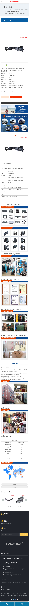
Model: (3, 73)
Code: (2, 77)
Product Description (6, 102)
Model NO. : (4, 79)
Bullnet (17, 595)
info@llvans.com (6, 586)
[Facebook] (15, 599)
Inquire (5, 97)
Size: (2, 81)
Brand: (3, 75)
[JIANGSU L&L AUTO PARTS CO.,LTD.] (14, 543)
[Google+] (17, 599)
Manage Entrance (23, 595)
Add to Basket (17, 97)
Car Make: (3, 85)
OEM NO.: (3, 83)
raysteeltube (4, 597)
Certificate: (4, 87)
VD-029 (20, 506)
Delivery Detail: (5, 89)
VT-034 (9, 506)
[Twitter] (11, 599)
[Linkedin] (13, 599)
